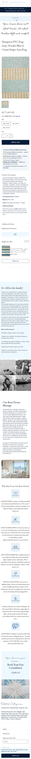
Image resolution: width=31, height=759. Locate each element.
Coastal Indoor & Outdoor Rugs (18, 717)
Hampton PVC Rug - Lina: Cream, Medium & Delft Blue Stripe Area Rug (20, 251)
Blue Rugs (25, 713)
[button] (15, 175)
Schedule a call (15, 672)
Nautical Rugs (14, 708)
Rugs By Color (23, 708)
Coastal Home (5, 708)
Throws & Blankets (15, 719)
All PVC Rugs (5, 719)
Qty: (3, 131)
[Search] (6, 2)
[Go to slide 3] (16, 20)
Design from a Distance (10, 162)
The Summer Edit (15, 18)
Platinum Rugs (15, 715)
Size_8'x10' (6, 123)
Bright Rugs (4, 717)
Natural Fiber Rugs (6, 713)
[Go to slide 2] (15, 20)
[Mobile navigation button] (3, 2)
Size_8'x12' (16, 123)
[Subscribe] (26, 741)
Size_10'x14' (6, 127)
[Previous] (25, 241)
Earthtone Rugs (5, 715)
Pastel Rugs (23, 715)
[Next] (28, 241)
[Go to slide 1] (14, 20)
